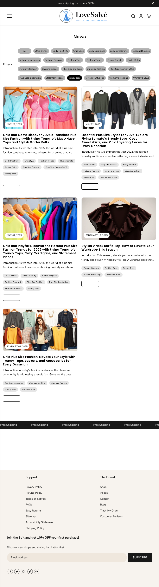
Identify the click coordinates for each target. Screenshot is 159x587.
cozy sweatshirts (119, 50)
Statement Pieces (55, 77)
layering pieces (50, 68)
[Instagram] (23, 571)
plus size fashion (96, 68)
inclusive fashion (28, 68)
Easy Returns (33, 510)
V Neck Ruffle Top (95, 77)
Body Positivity (60, 50)
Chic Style (78, 50)
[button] (9, 16)
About (104, 493)
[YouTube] (36, 571)
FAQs (29, 504)
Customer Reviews (111, 516)
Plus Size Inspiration (30, 77)
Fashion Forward (53, 60)
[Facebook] (10, 571)
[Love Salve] (78, 16)
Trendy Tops (10, 173)
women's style (28, 389)
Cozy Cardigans (97, 50)
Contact (104, 499)
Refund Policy (34, 493)
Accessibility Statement (40, 522)
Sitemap (30, 516)
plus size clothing (37, 383)
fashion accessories (29, 60)
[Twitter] (17, 571)
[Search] (133, 16)
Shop (103, 487)
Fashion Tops (74, 60)
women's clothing (118, 77)
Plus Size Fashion (35, 282)
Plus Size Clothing (72, 68)
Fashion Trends (94, 60)
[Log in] (140, 16)
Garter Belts (133, 60)
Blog (103, 504)
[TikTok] (30, 571)
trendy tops (74, 77)
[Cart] (148, 16)
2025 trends (41, 50)
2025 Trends (10, 275)
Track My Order (109, 510)
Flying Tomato (114, 60)
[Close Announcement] (152, 3)
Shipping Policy (35, 528)
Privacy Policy (34, 487)
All (24, 50)
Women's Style (141, 77)
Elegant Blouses (141, 50)
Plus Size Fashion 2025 (122, 68)
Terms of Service (36, 499)
